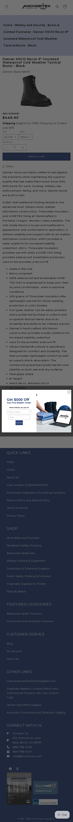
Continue (19, 423)
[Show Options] (29, 412)
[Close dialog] (68, 391)
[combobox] (18, 412)
